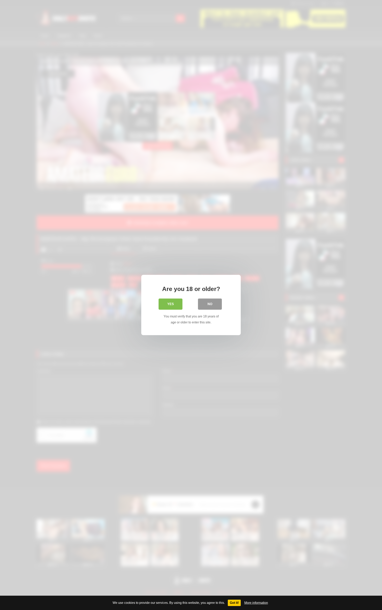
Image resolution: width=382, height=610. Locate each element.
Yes (170, 304)
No (210, 304)
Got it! (234, 602)
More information (256, 602)
